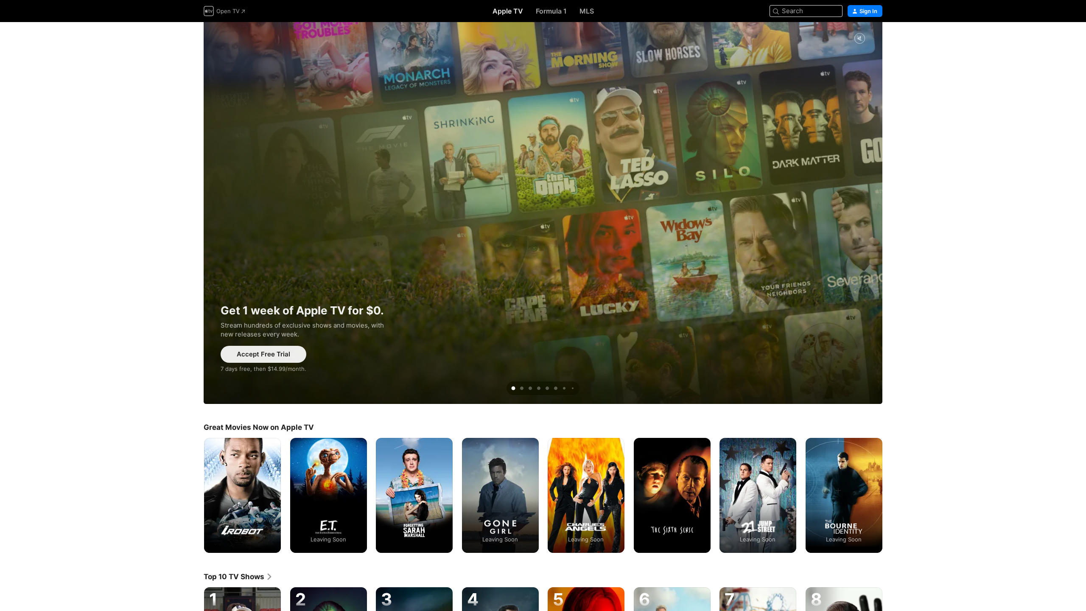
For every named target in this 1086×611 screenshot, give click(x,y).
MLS (586, 11)
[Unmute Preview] (859, 38)
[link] (238, 576)
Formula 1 (551, 11)
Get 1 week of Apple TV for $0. (543, 213)
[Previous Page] (195, 495)
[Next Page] (891, 495)
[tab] (513, 388)
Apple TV (508, 11)
